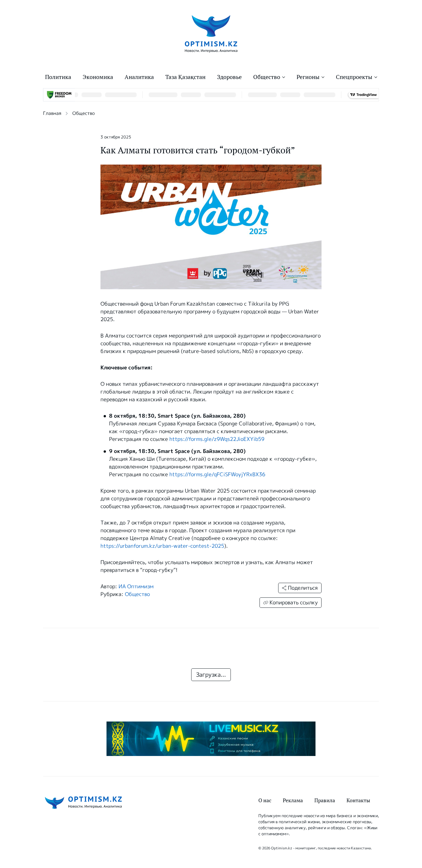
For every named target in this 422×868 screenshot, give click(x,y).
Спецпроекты (354, 77)
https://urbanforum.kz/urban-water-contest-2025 (162, 546)
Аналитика (139, 77)
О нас (264, 800)
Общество (266, 77)
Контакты (358, 800)
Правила (324, 800)
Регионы (308, 77)
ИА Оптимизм (136, 586)
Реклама (293, 800)
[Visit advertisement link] (211, 739)
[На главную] (211, 33)
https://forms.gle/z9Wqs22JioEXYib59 (216, 439)
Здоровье (229, 77)
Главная (52, 113)
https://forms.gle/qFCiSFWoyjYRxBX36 (217, 474)
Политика (58, 77)
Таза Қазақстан (185, 77)
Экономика (98, 77)
